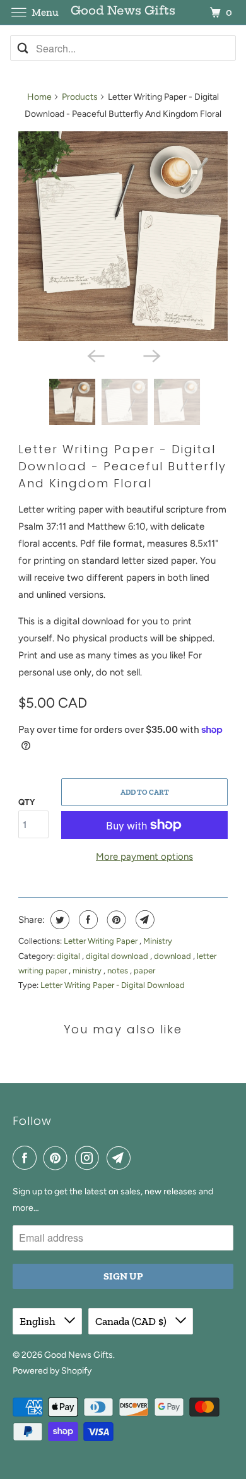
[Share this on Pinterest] (115, 919)
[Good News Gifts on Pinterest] (58, 1158)
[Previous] (95, 355)
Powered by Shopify (52, 1370)
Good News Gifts (78, 1355)
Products (80, 97)
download (173, 956)
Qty (26, 802)
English (39, 1321)
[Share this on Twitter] (58, 919)
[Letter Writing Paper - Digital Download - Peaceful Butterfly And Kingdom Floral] (123, 236)
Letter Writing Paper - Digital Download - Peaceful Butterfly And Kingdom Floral (122, 466)
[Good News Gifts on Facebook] (27, 1158)
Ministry (157, 941)
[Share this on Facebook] (87, 919)
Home (39, 97)
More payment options (144, 856)
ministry (88, 970)
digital (69, 956)
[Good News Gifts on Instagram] (89, 1158)
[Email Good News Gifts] (121, 1158)
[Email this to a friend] (143, 919)
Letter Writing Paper (101, 941)
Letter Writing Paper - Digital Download (112, 985)
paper (144, 970)
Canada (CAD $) (132, 1321)
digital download (118, 956)
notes (118, 970)
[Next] (151, 355)
